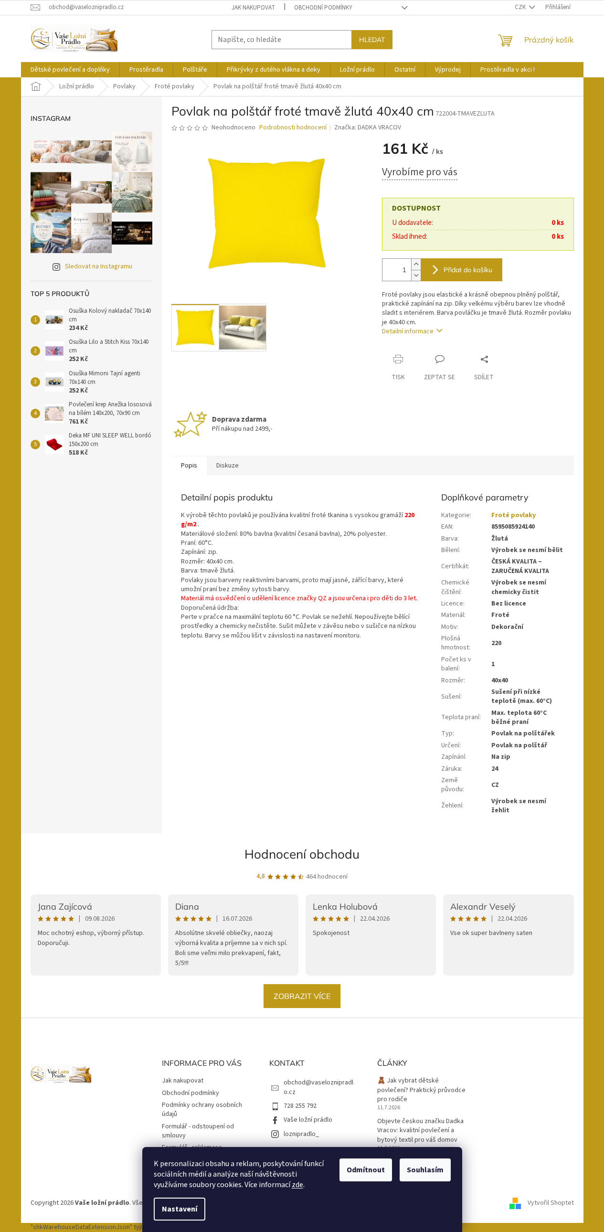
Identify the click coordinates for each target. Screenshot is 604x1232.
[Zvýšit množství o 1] (416, 264)
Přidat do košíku (468, 270)
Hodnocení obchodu (302, 854)
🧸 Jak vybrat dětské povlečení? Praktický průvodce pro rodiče (421, 1090)
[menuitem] (70, 69)
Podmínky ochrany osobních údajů (202, 1109)
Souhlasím (425, 1170)
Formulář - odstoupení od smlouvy (198, 1131)
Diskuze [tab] (227, 465)
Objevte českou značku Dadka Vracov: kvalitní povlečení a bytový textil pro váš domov (420, 1131)
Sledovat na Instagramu (98, 266)
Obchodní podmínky (323, 7)
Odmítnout (366, 1170)
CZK (521, 7)
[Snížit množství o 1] (416, 275)
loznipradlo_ (301, 1134)
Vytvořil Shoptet (551, 1203)
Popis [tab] (189, 465)
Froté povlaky (513, 515)
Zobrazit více (302, 996)
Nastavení (179, 1209)
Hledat (372, 39)
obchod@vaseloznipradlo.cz (318, 1087)
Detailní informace (408, 331)
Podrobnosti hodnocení (293, 127)
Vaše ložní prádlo (308, 1120)
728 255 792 (300, 1106)
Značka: (367, 127)
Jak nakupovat (253, 7)
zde (297, 1184)
